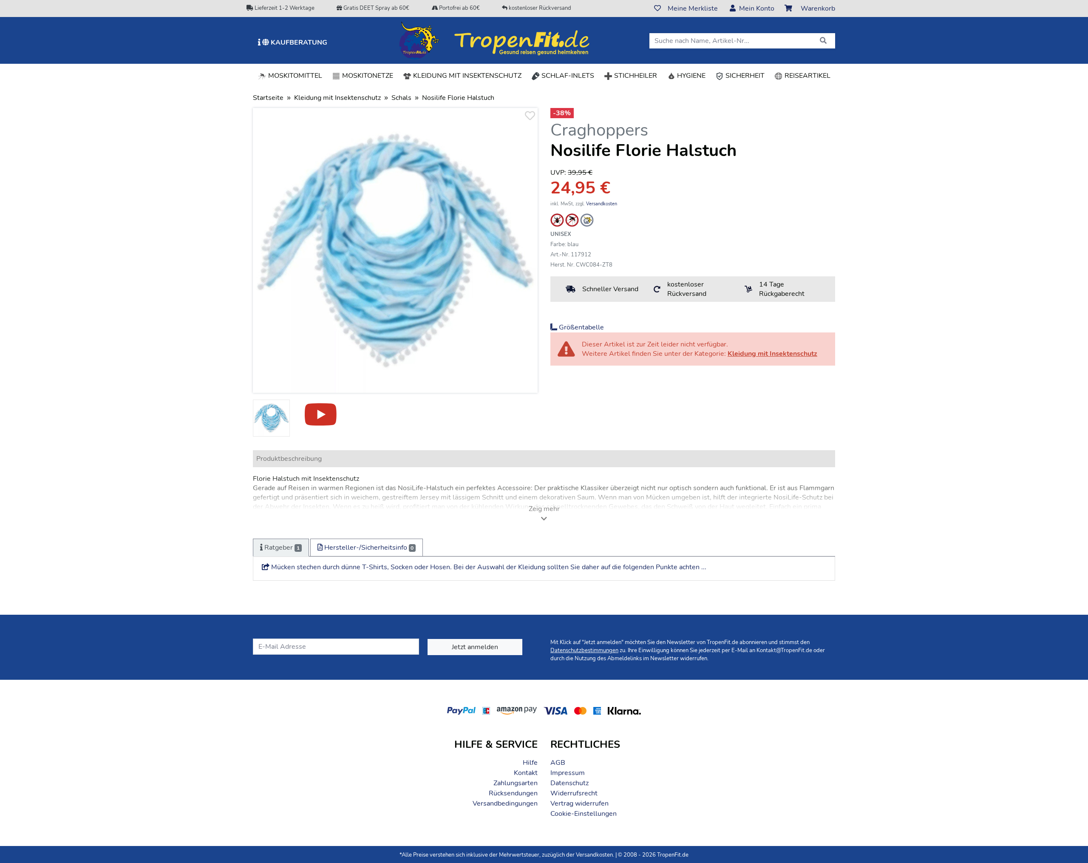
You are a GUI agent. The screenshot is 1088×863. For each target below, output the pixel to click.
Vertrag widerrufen (579, 803)
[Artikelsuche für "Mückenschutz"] (572, 220)
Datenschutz (569, 783)
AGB (557, 762)
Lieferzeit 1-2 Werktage (283, 8)
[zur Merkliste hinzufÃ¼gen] (529, 116)
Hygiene (690, 75)
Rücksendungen (513, 793)
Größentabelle (580, 327)
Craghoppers (599, 130)
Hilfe (530, 762)
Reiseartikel (806, 75)
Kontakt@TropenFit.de (784, 650)
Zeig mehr (544, 509)
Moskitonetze (366, 75)
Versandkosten (601, 204)
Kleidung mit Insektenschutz (468, 75)
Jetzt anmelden (475, 647)
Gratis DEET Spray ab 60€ (375, 8)
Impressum (567, 773)
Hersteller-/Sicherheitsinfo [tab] (368, 547)
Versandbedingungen (505, 803)
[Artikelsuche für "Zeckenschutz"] (557, 220)
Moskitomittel (294, 75)
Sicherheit (744, 75)
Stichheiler (634, 75)
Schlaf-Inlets (567, 75)
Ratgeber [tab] (281, 547)
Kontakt (526, 773)
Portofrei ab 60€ (459, 8)
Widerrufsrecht (574, 793)
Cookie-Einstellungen (583, 813)
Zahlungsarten (515, 783)
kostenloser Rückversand (539, 8)
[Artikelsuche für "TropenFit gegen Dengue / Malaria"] (587, 220)
